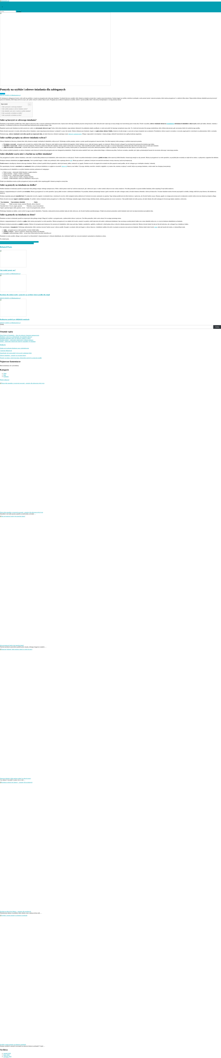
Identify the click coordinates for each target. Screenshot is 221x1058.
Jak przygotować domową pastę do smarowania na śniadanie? (17, 243)
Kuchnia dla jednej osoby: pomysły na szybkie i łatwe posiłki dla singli (25, 295)
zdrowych (64, 166)
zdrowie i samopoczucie (75, 134)
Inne (4, 375)
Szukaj (2, 324)
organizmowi (170, 123)
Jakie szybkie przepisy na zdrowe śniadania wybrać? (15, 109)
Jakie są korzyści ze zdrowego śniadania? (12, 106)
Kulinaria (2, 93)
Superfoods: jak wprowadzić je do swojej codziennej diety (16, 353)
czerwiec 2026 (7, 1056)
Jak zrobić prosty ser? (8, 270)
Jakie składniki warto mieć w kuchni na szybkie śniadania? (16, 111)
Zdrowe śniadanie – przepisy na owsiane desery (13, 355)
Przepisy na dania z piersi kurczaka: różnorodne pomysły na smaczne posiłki (21, 358)
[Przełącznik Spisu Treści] (29, 104)
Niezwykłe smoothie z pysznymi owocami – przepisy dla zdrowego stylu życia (21, 512)
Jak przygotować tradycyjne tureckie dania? (12, 645)
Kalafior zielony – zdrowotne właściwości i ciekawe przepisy (16, 340)
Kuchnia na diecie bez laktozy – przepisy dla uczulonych (15, 911)
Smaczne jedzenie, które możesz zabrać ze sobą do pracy (15, 778)
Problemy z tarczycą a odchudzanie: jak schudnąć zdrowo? (16, 337)
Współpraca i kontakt (9, 6)
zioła (155, 227)
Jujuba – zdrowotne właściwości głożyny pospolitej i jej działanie (18, 341)
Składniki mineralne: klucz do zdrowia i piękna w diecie (15, 338)
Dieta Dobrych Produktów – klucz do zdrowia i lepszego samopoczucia (19, 335)
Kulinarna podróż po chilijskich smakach (14, 319)
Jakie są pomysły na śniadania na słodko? (12, 113)
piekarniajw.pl (16, 95)
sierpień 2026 (7, 1053)
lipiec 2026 (6, 1055)
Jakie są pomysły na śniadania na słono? (12, 115)
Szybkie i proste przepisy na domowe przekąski (13, 1044)
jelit (71, 160)
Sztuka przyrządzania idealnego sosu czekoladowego (14, 348)
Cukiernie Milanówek (6, 350)
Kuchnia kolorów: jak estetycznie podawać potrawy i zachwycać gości (19, 242)
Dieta (4, 373)
